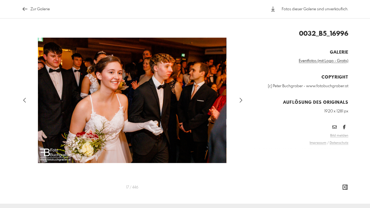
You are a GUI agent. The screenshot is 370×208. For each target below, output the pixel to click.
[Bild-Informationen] (345, 187)
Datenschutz (339, 143)
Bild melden (339, 135)
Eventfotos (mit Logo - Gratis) (323, 61)
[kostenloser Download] (273, 9)
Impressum (318, 143)
